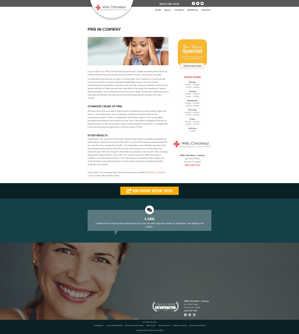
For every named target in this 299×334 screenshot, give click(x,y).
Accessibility (98, 325)
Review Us (192, 10)
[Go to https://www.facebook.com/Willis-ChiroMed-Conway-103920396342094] (193, 4)
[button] (149, 191)
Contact (206, 10)
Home (158, 10)
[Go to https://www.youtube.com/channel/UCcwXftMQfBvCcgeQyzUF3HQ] (202, 4)
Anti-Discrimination (114, 325)
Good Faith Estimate (197, 325)
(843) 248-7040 (169, 3)
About (167, 10)
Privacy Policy (164, 325)
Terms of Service (180, 325)
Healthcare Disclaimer (134, 325)
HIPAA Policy (151, 325)
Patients (179, 10)
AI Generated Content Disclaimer (149, 330)
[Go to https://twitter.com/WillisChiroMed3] (197, 4)
